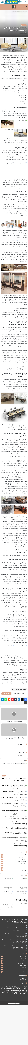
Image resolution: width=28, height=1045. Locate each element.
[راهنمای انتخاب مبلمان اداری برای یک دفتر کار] (21, 881)
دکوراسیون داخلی (22, 854)
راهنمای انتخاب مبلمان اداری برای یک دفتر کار (21, 886)
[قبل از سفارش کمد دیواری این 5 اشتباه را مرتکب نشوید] (23, 806)
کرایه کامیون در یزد (23, 979)
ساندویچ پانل (24, 978)
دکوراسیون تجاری (22, 857)
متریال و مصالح (23, 863)
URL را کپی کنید (6, 693)
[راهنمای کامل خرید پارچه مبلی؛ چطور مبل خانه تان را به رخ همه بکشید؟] (23, 922)
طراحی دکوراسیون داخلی (22, 755)
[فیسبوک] (25, 699)
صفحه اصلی (23, 11)
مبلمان (19, 11)
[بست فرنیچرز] (14, 6)
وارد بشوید (16, 746)
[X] (22, 699)
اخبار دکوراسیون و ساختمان (20, 859)
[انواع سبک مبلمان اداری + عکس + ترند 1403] (7, 897)
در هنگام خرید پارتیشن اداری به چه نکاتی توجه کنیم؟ (7, 886)
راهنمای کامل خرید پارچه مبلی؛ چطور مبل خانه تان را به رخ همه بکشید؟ (14, 779)
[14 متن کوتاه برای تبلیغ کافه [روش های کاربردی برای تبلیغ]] (23, 787)
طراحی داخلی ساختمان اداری (18, 689)
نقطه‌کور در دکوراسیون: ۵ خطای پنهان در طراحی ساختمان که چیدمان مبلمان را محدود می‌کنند (10, 812)
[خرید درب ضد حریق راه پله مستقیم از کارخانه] (23, 793)
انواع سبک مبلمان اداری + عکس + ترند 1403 (8, 905)
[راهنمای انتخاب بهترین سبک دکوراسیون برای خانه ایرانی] (23, 839)
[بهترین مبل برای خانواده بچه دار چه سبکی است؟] (23, 799)
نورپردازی (24, 870)
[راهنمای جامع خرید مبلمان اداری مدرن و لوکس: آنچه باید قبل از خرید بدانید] (21, 894)
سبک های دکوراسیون (22, 861)
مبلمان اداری (15, 11)
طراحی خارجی (23, 865)
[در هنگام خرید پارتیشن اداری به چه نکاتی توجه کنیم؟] (7, 881)
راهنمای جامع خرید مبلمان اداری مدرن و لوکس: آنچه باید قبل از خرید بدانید (21, 900)
